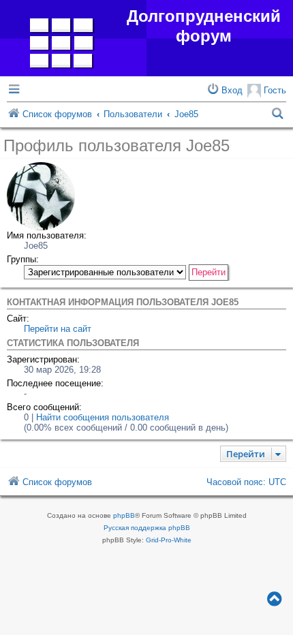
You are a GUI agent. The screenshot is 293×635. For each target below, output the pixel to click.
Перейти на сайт (57, 329)
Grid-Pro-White (168, 540)
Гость (273, 90)
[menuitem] (224, 90)
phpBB (124, 515)
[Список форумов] (62, 40)
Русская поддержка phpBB (147, 527)
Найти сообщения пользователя (102, 417)
